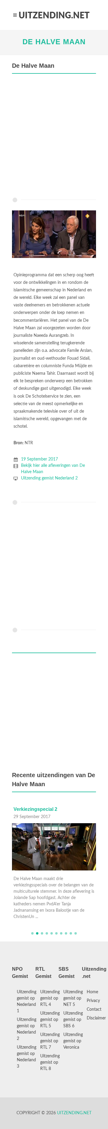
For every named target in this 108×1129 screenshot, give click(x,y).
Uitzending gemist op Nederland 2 (26, 1029)
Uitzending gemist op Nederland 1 (26, 1001)
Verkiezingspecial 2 (35, 809)
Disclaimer (96, 1018)
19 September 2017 (39, 459)
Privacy (93, 1001)
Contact (94, 1009)
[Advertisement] (54, 137)
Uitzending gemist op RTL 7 (50, 1041)
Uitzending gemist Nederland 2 (49, 478)
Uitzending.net (74, 1113)
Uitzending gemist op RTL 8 (50, 1062)
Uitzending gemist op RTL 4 (50, 998)
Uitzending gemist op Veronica (73, 1041)
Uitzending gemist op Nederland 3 (26, 1057)
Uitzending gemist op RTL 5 (50, 1019)
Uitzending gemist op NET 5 (73, 998)
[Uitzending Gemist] (54, 15)
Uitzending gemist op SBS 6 (73, 1019)
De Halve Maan (54, 42)
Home (92, 992)
